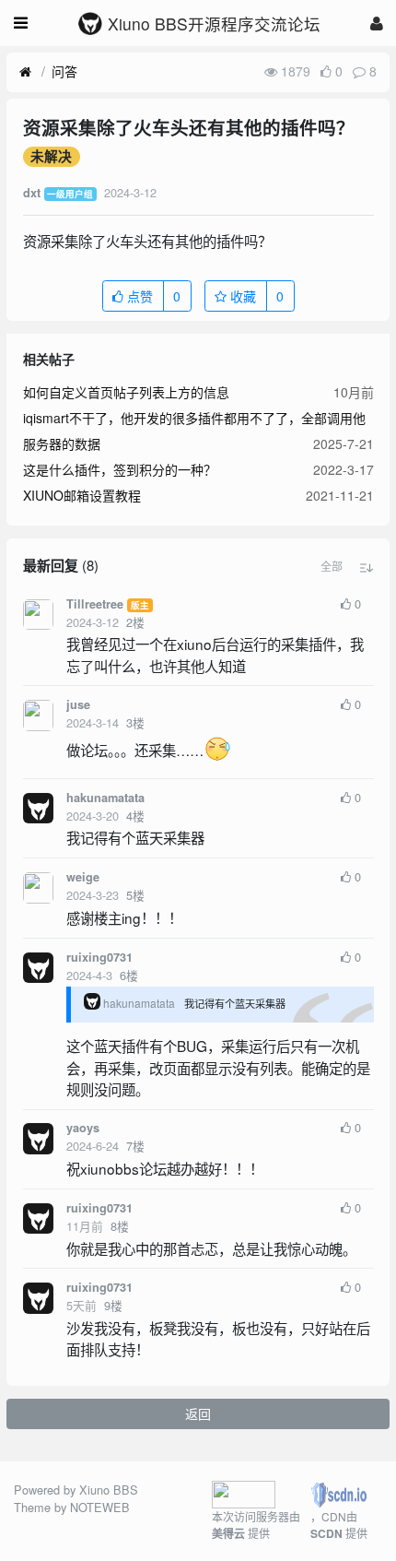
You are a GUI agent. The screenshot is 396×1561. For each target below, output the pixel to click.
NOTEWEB (100, 1507)
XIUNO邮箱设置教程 (82, 495)
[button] (331, 566)
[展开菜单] (20, 23)
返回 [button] (198, 1413)
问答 (64, 71)
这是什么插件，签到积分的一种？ (119, 469)
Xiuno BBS (108, 1489)
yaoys (82, 1127)
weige (82, 877)
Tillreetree (94, 604)
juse (78, 704)
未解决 (51, 157)
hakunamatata (105, 797)
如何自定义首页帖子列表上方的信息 (126, 392)
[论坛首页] (25, 72)
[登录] (376, 22)
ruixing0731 (99, 957)
